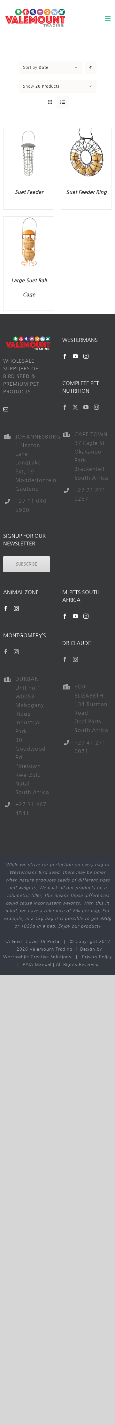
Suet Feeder (29, 192)
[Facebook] (65, 356)
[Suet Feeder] (29, 132)
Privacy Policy (97, 957)
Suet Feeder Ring (86, 192)
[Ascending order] (90, 67)
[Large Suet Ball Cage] (29, 220)
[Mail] (6, 409)
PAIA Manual (37, 964)
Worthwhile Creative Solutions (37, 957)
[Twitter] (75, 407)
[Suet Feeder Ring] (86, 132)
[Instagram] (86, 356)
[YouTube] (75, 356)
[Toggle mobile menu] (108, 18)
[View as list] (63, 102)
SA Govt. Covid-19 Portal (32, 941)
